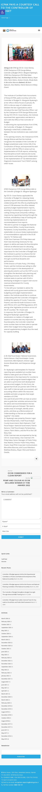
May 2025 (4, 630)
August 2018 (5, 721)
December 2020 (6, 697)
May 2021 (4, 688)
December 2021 (6, 679)
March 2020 (4, 700)
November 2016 (6, 736)
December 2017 (6, 724)
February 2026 (5, 621)
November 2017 (6, 727)
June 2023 (4, 651)
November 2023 (6, 645)
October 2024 (5, 633)
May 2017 (4, 733)
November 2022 (6, 664)
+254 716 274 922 (32, 777)
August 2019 (5, 712)
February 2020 (5, 703)
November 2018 (6, 715)
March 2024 (4, 639)
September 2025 (6, 627)
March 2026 (4, 618)
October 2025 (5, 624)
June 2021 (4, 685)
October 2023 (5, 648)
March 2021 (4, 694)
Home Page (4, 18)
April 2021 (4, 691)
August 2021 (5, 682)
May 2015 (4, 739)
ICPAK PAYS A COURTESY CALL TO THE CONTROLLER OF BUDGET (20, 23)
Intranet (3, 561)
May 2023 (4, 655)
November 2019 (6, 709)
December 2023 (6, 642)
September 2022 (6, 667)
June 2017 (4, 730)
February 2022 (5, 673)
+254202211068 (8, 777)
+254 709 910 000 (19, 777)
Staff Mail (4, 559)
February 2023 (5, 658)
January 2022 (5, 676)
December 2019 (6, 706)
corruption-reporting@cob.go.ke (26, 782)
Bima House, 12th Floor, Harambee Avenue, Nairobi (19, 772)
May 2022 (4, 670)
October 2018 (5, 718)
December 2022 (6, 661)
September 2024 (6, 636)
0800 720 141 (18, 785)
